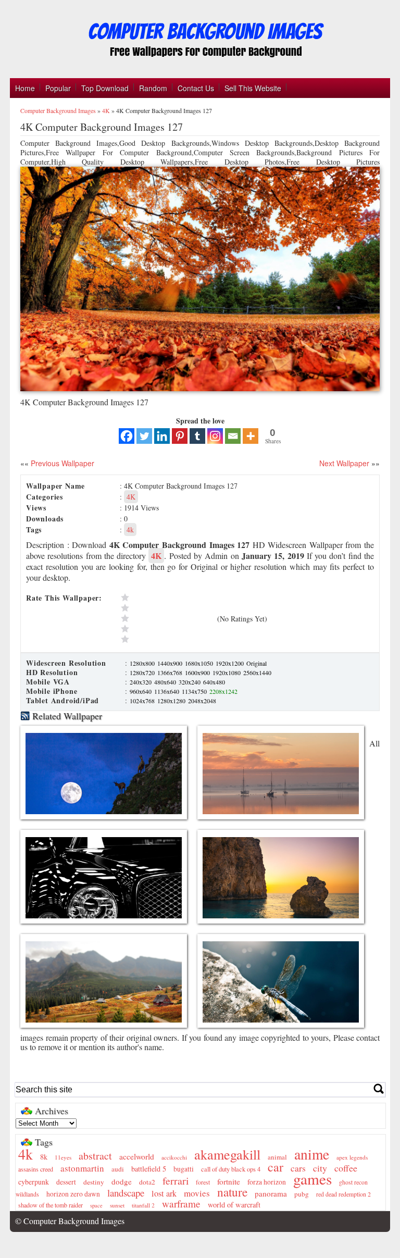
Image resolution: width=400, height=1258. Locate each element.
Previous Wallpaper (61, 463)
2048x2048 (202, 700)
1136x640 (167, 691)
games (312, 1178)
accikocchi (174, 1157)
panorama (271, 1193)
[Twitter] (144, 436)
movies (197, 1193)
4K (106, 110)
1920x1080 (227, 672)
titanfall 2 (143, 1205)
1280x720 (143, 672)
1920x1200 (230, 663)
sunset (117, 1205)
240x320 (141, 682)
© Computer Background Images (69, 1220)
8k (43, 1157)
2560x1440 (257, 672)
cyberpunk (33, 1182)
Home (25, 88)
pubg (301, 1194)
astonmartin (82, 1168)
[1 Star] (167, 639)
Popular (58, 88)
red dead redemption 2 (343, 1194)
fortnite (228, 1181)
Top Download (105, 88)
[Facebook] (126, 436)
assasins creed (35, 1169)
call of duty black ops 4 (230, 1169)
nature (232, 1192)
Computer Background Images (58, 110)
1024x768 (143, 700)
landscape (125, 1192)
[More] (250, 436)
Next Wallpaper (344, 463)
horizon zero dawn (73, 1194)
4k (130, 529)
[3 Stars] (167, 618)
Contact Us (196, 88)
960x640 (141, 691)
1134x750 (195, 691)
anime (311, 1154)
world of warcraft (234, 1205)
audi (117, 1169)
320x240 (190, 682)
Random (153, 88)
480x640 (166, 682)
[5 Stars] (167, 597)
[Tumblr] (197, 436)
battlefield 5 (148, 1169)
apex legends (352, 1157)
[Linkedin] (162, 436)
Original (256, 663)
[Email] (233, 436)
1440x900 (170, 663)
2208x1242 (223, 691)
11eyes (63, 1157)
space (96, 1205)
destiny (93, 1182)
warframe (181, 1203)
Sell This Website (252, 88)
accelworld (136, 1156)
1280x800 (143, 663)
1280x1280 (172, 700)
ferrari (175, 1181)
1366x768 (170, 672)
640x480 (214, 682)
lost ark (164, 1193)
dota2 (147, 1182)
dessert (66, 1182)
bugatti (183, 1169)
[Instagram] (215, 436)
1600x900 (198, 672)
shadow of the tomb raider (50, 1205)
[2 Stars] (167, 629)
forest (203, 1182)
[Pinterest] (180, 436)
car (275, 1167)
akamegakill (227, 1154)
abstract (95, 1156)
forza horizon (266, 1182)
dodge (121, 1181)
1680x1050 (200, 663)
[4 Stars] (167, 608)
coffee (345, 1168)
